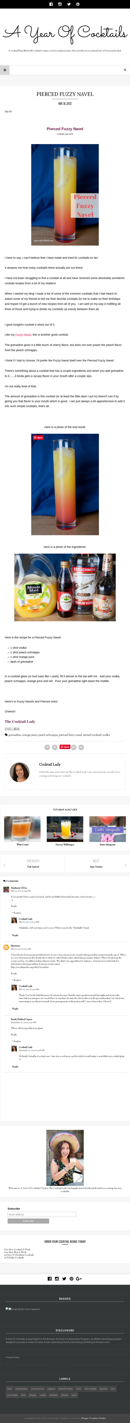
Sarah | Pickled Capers (21, 1019)
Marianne (15, 946)
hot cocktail (90, 1388)
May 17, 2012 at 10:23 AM (21, 949)
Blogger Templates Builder (93, 1418)
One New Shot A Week (15, 1252)
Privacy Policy (12, 1357)
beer (9, 1388)
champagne (22, 1388)
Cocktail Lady (25, 919)
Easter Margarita (107, 844)
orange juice (29, 735)
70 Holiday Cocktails (14, 1257)
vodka (106, 735)
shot (23, 1395)
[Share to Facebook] (15, 729)
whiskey (53, 1395)
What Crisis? (22, 844)
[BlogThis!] (9, 729)
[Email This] (6, 729)
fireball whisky (65, 1388)
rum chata (12, 1395)
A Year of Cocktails (49, 1418)
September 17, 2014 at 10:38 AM (31, 1050)
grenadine (14, 735)
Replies (17, 913)
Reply (14, 906)
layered (103, 1388)
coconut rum (37, 1388)
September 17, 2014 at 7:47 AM (23, 1022)
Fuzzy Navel (23, 334)
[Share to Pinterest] (18, 729)
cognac (51, 1388)
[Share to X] (12, 729)
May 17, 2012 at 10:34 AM (29, 989)
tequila (32, 1395)
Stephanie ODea (19, 888)
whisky (64, 1395)
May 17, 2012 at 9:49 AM (20, 891)
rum (113, 1388)
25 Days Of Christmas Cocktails (19, 1255)
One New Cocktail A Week (17, 1249)
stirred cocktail (92, 735)
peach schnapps (47, 735)
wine (74, 1395)
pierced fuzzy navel (70, 735)
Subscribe (14, 1208)
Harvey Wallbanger (65, 844)
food (78, 1388)
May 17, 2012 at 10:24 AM (29, 922)
